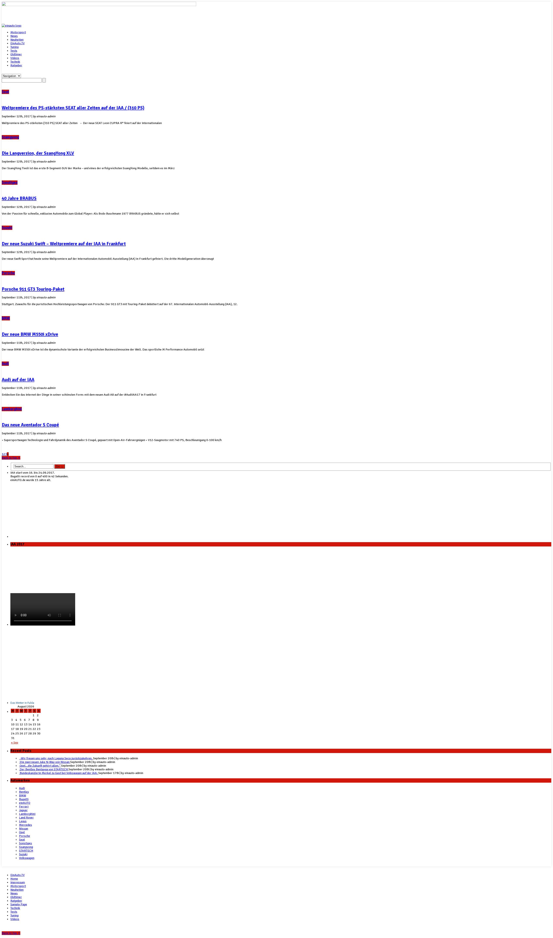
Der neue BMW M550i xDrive (30, 334)
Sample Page (18, 904)
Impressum (17, 882)
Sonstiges (9, 182)
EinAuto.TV (17, 43)
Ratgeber (16, 65)
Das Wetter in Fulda (22, 703)
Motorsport (18, 32)
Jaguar (23, 810)
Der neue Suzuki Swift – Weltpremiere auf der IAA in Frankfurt (64, 244)
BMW (6, 318)
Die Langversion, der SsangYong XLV (38, 153)
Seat (5, 92)
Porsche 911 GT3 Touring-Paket (33, 289)
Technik (15, 62)
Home (14, 879)
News (14, 36)
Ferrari (24, 806)
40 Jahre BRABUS (19, 198)
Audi (5, 364)
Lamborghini (12, 409)
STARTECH (26, 850)
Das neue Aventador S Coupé (30, 425)
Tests (13, 51)
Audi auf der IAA (18, 379)
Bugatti (24, 799)
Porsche (8, 273)
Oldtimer (16, 54)
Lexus (23, 821)
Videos (14, 58)
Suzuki (7, 228)
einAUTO (24, 803)
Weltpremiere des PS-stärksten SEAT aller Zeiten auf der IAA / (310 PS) (73, 108)
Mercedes (25, 825)
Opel (22, 832)
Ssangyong (10, 137)
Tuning (14, 47)
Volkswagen (26, 858)
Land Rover (26, 817)
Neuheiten (17, 39)
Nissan (23, 828)
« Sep (14, 742)
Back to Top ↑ (11, 458)
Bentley (24, 792)
